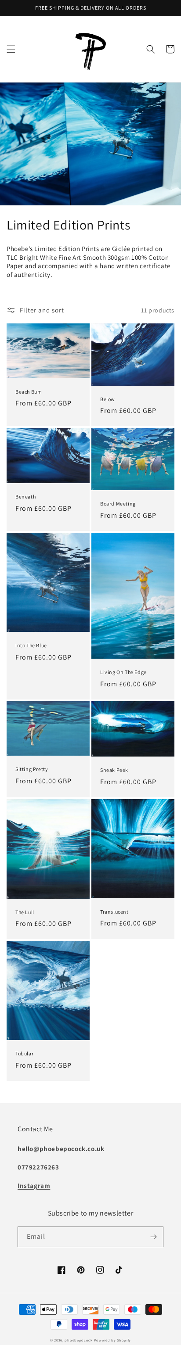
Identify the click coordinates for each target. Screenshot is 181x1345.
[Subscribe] (153, 1237)
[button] (11, 49)
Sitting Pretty (31, 769)
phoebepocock (78, 1340)
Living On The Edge (123, 672)
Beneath (25, 496)
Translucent (114, 911)
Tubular (24, 1053)
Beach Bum (28, 391)
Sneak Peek (114, 770)
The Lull (24, 912)
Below (107, 399)
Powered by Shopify (112, 1340)
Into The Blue (31, 645)
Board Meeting (118, 503)
